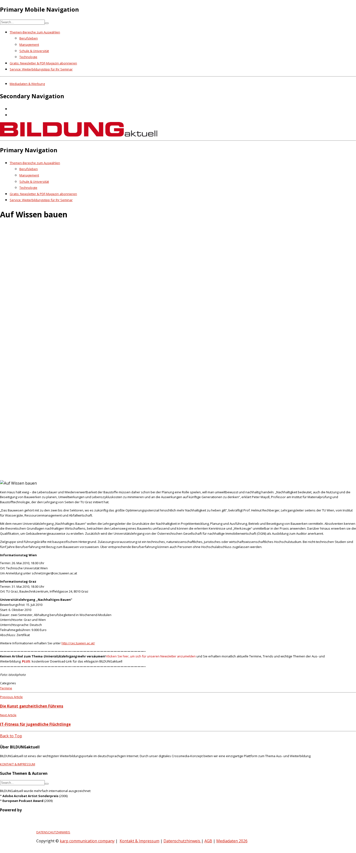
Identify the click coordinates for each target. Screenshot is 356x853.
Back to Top (11, 736)
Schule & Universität (34, 51)
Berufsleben (28, 38)
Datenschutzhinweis (182, 841)
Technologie (28, 57)
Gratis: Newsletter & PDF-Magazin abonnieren (43, 63)
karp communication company (87, 841)
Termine (6, 688)
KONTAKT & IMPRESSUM (17, 764)
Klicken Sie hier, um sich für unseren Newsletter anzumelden (151, 656)
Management (29, 44)
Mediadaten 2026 (232, 841)
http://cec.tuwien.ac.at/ (78, 643)
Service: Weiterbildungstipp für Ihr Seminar (41, 69)
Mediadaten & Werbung (27, 84)
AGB (208, 841)
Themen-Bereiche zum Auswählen (35, 32)
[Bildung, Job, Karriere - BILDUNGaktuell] (78, 135)
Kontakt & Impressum (139, 841)
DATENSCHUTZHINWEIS (53, 832)
